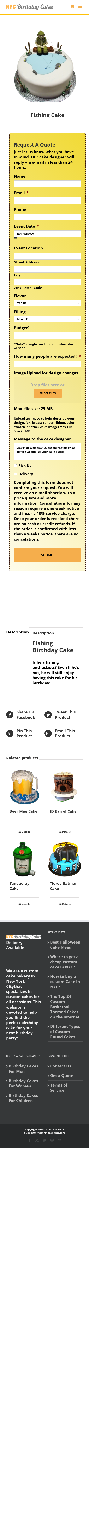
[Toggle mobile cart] (72, 6)
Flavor (20, 295)
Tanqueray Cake (19, 886)
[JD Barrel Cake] (65, 787)
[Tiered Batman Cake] (65, 859)
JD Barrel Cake (63, 811)
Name (19, 176)
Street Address (26, 262)
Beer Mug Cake (23, 811)
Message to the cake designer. (43, 439)
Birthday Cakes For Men (23, 1069)
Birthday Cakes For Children (23, 1098)
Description (16, 632)
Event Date (26, 226)
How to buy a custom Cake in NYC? (65, 981)
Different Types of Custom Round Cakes (65, 1031)
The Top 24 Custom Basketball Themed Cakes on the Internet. (65, 1007)
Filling (20, 311)
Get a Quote (61, 1075)
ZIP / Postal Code (28, 288)
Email (21, 192)
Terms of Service (58, 1088)
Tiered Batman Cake (64, 886)
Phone (20, 209)
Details (26, 831)
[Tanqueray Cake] (24, 859)
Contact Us (60, 1066)
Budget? (22, 327)
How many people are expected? (47, 356)
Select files (48, 393)
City (17, 275)
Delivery (25, 473)
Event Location (28, 248)
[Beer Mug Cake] (24, 787)
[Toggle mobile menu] (80, 6)
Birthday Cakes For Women (23, 1083)
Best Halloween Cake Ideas (65, 945)
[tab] (16, 632)
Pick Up (25, 465)
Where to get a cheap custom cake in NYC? (64, 962)
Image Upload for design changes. (46, 373)
